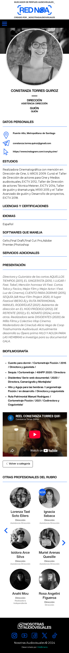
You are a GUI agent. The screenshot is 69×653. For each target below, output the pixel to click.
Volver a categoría (19, 463)
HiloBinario (42, 647)
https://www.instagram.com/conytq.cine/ (35, 152)
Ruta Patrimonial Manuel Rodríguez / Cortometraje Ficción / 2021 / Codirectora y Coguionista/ (33, 400)
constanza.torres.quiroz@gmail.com (32, 143)
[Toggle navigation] (4, 23)
